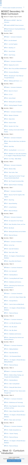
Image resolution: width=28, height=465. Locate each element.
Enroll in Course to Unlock (14, 460)
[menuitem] (1, 3)
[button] (1, 1)
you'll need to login (20, 458)
